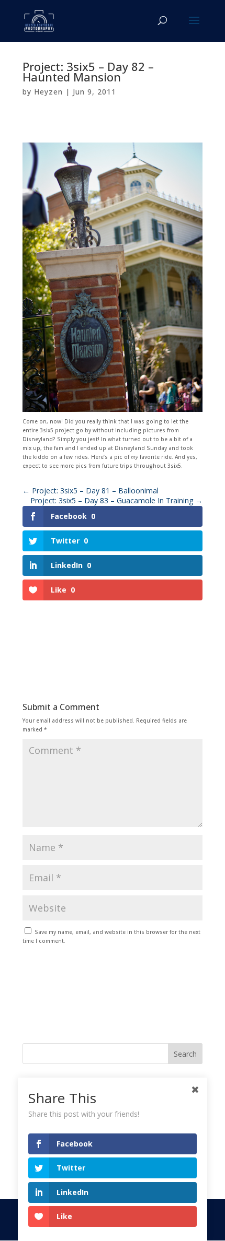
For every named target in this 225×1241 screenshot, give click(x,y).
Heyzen (48, 92)
